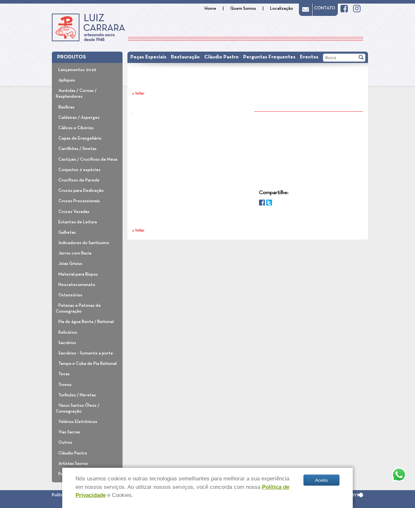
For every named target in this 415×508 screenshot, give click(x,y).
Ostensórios (70, 295)
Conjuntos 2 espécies (79, 169)
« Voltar (138, 93)
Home (210, 8)
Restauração (185, 57)
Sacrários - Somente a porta (85, 353)
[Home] (88, 27)
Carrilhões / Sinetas (77, 148)
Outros (65, 442)
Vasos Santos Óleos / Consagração (78, 408)
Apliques (66, 80)
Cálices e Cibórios (76, 128)
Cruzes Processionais (79, 201)
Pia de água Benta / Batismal (86, 321)
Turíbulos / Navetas (77, 395)
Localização (281, 8)
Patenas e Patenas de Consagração (78, 308)
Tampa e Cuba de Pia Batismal (87, 363)
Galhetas (67, 232)
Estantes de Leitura (77, 222)
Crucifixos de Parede (79, 180)
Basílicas (66, 107)
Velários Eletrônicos (77, 421)
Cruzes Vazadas (73, 211)
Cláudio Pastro (72, 453)
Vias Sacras (69, 432)
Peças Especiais (148, 57)
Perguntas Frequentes (269, 57)
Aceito (321, 480)
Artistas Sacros (73, 463)
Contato (324, 8)
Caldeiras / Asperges (79, 117)
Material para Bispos (78, 274)
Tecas (64, 374)
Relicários (67, 332)
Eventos (309, 57)
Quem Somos (243, 8)
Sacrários (67, 343)
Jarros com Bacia (74, 253)
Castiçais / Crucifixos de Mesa (87, 159)
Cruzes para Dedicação (81, 190)
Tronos (65, 384)
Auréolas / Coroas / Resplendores (76, 93)
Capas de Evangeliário (79, 138)
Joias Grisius (70, 263)
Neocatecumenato (76, 284)
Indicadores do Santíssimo (83, 243)
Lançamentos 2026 (77, 70)
